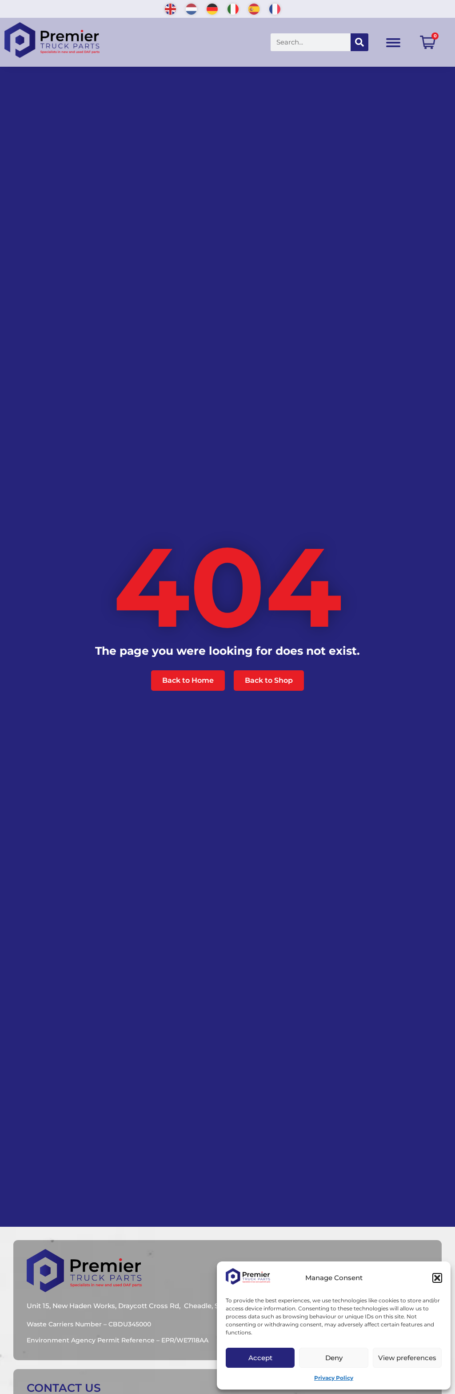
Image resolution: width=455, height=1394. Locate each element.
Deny (334, 1358)
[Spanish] (254, 8)
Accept (260, 1358)
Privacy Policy (333, 1377)
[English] (171, 8)
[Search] (359, 42)
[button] (437, 1277)
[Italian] (233, 8)
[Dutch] (192, 8)
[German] (213, 8)
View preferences (407, 1358)
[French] (275, 8)
